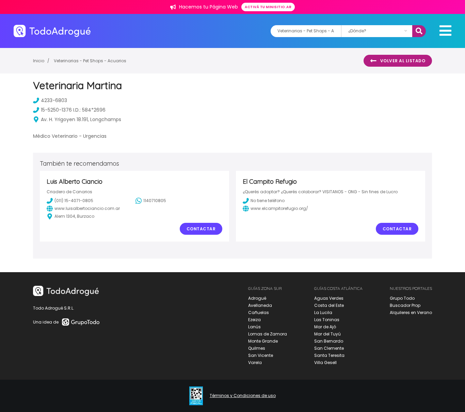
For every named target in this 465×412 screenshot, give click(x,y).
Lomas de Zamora (267, 334)
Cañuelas (258, 312)
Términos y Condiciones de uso (243, 395)
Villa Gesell (325, 362)
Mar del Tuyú (327, 334)
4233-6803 (54, 100)
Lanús (254, 327)
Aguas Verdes (328, 298)
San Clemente (329, 348)
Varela (255, 362)
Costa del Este (329, 305)
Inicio (38, 61)
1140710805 (154, 200)
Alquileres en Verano (411, 312)
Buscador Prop (405, 305)
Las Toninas (326, 320)
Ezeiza (254, 320)
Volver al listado (403, 61)
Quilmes (256, 348)
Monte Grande (263, 341)
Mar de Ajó (325, 327)
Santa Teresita (329, 355)
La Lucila (323, 312)
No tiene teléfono (268, 200)
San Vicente (260, 355)
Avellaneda (260, 305)
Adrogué (257, 298)
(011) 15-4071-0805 (73, 200)
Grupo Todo (402, 298)
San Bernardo (328, 341)
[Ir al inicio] (52, 31)
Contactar (201, 229)
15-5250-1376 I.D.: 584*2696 (73, 110)
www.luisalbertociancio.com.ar (87, 208)
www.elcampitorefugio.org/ (279, 208)
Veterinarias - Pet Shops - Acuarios (90, 61)
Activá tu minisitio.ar (268, 7)
